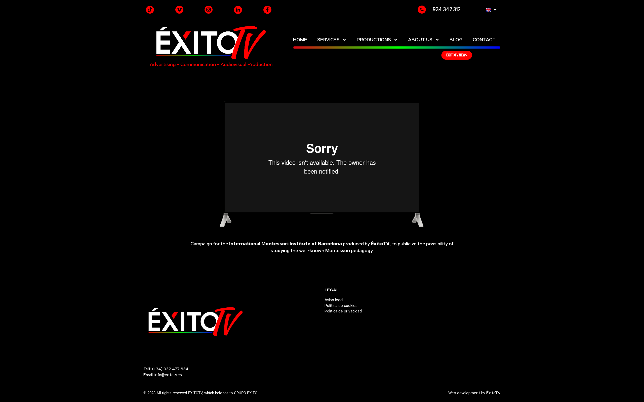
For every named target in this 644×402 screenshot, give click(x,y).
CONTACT (484, 40)
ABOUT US (420, 40)
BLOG (456, 40)
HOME (300, 40)
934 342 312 (447, 9)
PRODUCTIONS (374, 40)
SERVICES (328, 40)
